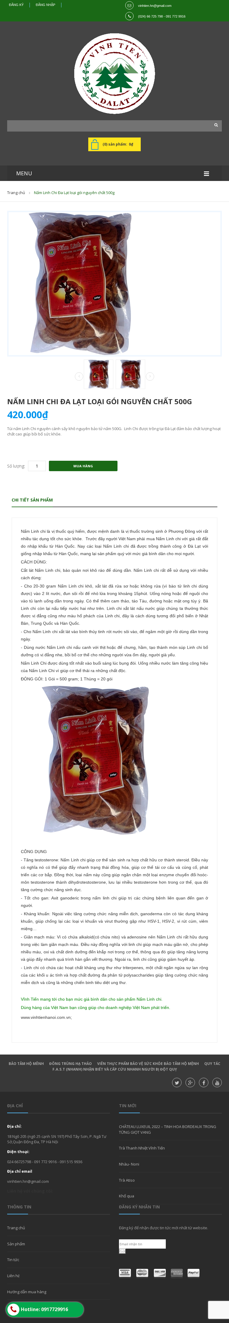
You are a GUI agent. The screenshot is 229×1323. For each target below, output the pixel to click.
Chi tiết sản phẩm (32, 500)
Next (150, 376)
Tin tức (13, 1259)
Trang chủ (16, 1227)
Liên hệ (13, 1275)
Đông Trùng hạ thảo (70, 1063)
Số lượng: (16, 466)
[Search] (214, 125)
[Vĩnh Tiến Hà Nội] (114, 73)
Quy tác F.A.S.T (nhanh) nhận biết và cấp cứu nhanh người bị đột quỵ (136, 1066)
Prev (79, 376)
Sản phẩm (16, 1244)
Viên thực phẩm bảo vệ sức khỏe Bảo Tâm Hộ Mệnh (148, 1063)
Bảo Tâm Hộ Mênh (26, 1063)
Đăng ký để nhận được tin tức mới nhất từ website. (163, 1227)
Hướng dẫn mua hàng (26, 1291)
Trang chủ (16, 192)
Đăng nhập (45, 5)
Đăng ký (16, 5)
